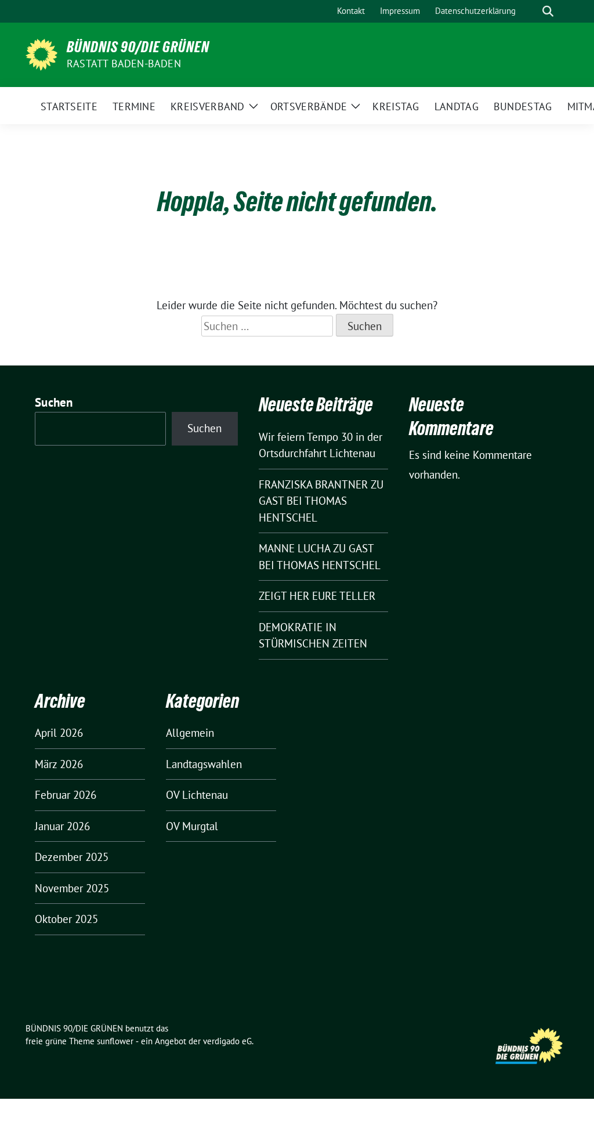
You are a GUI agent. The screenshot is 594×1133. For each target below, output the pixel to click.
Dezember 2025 (71, 857)
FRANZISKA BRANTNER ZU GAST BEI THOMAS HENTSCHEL (321, 500)
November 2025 (72, 888)
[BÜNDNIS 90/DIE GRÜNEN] (41, 53)
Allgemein (190, 733)
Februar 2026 (65, 795)
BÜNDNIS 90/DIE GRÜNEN (138, 47)
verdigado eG (227, 1041)
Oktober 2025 (66, 919)
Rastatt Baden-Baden (124, 63)
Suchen (54, 402)
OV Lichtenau (197, 795)
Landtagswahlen (204, 764)
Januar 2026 (62, 826)
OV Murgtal (192, 826)
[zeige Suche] (548, 11)
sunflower (115, 1041)
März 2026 (59, 764)
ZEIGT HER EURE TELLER (317, 596)
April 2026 (59, 733)
